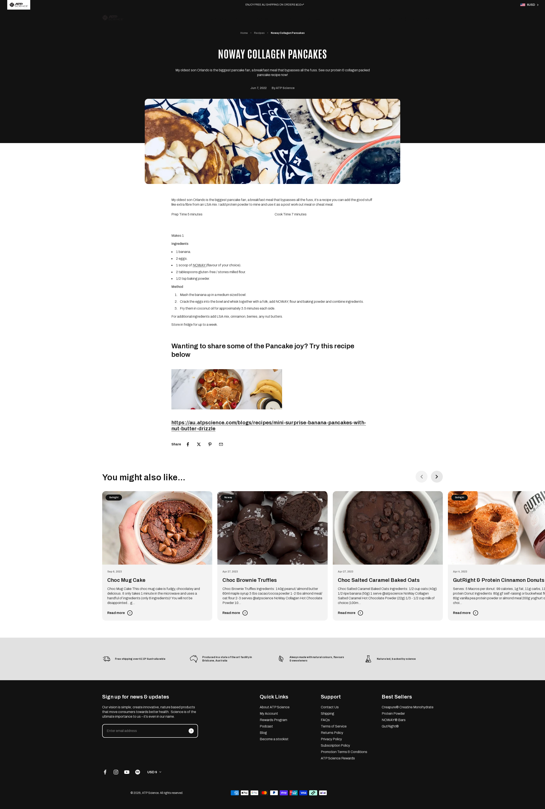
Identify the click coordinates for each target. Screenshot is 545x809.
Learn (333, 19)
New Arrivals (217, 19)
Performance (287, 19)
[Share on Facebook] (188, 444)
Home (244, 33)
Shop (239, 19)
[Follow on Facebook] (105, 772)
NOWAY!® (260, 19)
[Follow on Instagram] (116, 772)
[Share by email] (221, 444)
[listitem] (18, 5)
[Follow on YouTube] (127, 772)
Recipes (259, 33)
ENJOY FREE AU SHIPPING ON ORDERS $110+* (274, 4)
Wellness (313, 19)
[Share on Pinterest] (210, 444)
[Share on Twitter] (199, 444)
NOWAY (199, 265)
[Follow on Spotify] (138, 772)
